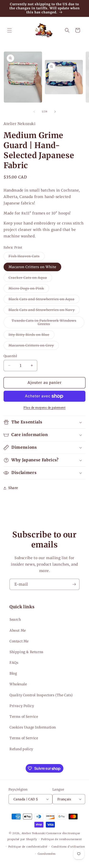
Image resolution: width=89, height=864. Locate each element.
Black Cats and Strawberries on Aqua (44, 300)
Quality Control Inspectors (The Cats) (41, 695)
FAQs (13, 663)
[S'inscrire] (74, 584)
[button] (9, 30)
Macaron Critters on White (32, 267)
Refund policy (21, 749)
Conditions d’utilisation (68, 846)
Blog (13, 673)
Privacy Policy (21, 706)
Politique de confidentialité (27, 846)
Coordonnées (47, 853)
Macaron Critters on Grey (34, 346)
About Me (17, 630)
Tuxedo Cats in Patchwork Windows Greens (44, 323)
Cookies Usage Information (32, 727)
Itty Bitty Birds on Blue (31, 335)
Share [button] (13, 488)
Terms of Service (23, 716)
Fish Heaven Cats (27, 257)
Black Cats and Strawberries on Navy (44, 310)
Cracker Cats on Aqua (30, 278)
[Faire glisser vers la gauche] (34, 111)
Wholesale (18, 684)
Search (15, 619)
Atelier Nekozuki (34, 833)
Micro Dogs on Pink (29, 289)
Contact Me (19, 641)
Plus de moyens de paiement (44, 407)
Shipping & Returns (26, 652)
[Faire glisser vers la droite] (55, 111)
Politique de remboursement (61, 839)
